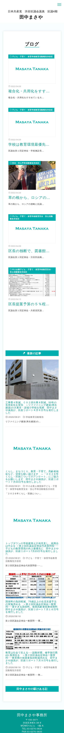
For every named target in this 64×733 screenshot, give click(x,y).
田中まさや (33, 14)
